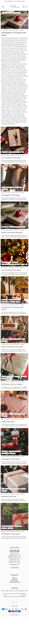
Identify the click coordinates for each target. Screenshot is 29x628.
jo (22, 152)
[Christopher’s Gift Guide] (14, 177)
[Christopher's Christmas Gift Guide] (14, 290)
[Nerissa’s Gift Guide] (14, 479)
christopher (18, 187)
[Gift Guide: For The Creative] (14, 367)
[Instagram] (16, 606)
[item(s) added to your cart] (26, 7)
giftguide (4, 378)
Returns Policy (14, 580)
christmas (4, 152)
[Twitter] (12, 606)
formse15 (17, 264)
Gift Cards (14, 579)
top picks (4, 490)
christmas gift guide (14, 152)
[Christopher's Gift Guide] (14, 441)
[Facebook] (14, 606)
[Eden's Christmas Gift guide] (14, 215)
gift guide (4, 189)
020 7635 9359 (14, 567)
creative (17, 376)
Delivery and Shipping (14, 582)
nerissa (23, 488)
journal (17, 488)
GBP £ (13, 602)
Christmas (4, 12)
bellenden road (6, 262)
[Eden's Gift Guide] (14, 404)
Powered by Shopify (14, 615)
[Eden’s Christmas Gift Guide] (14, 329)
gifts (22, 264)
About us (14, 577)
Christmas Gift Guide (14, 12)
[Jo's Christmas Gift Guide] (14, 140)
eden (23, 226)
